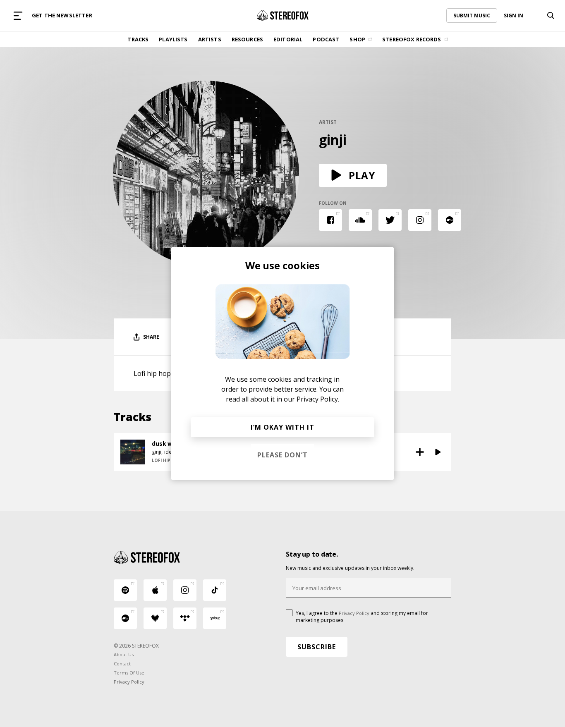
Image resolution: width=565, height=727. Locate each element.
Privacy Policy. (318, 399)
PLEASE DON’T (282, 454)
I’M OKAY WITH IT (282, 427)
